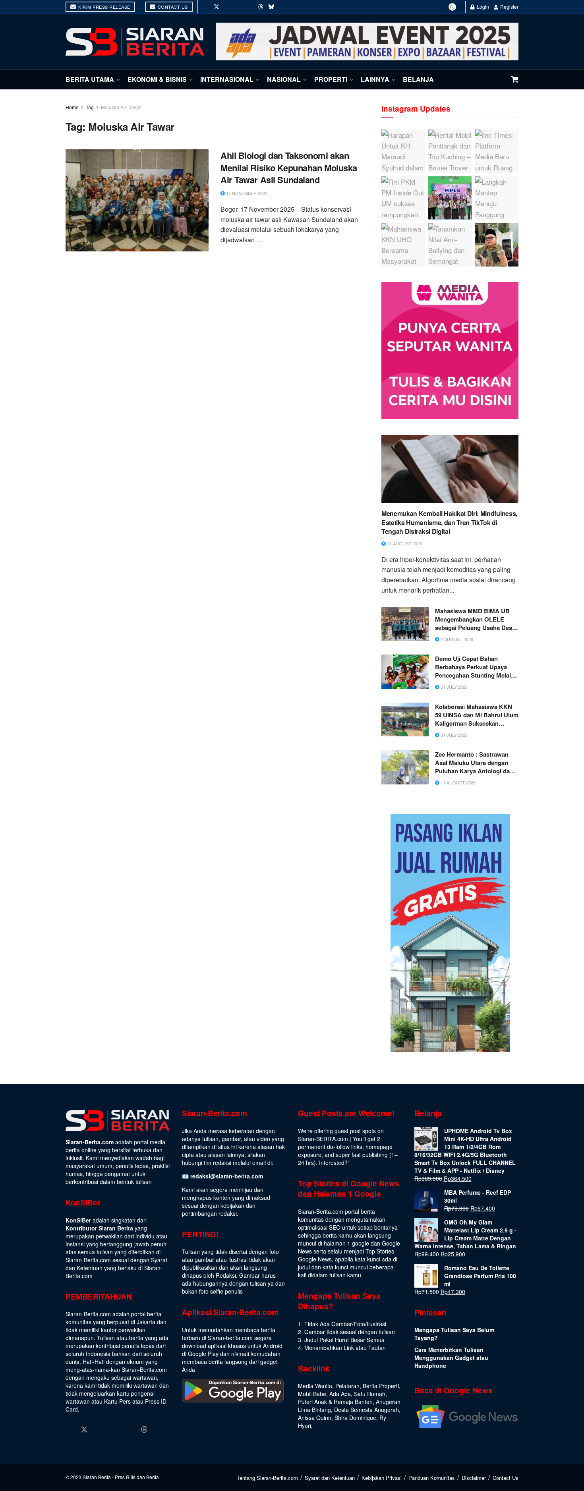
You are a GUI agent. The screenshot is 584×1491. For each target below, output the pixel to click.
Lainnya (375, 79)
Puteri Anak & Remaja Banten (335, 1402)
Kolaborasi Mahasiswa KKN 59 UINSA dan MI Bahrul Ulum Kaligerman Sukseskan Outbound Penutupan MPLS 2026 (476, 715)
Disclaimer (474, 1477)
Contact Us (172, 7)
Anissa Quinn (314, 1417)
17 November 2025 (246, 193)
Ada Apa (340, 1394)
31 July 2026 (453, 687)
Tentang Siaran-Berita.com (267, 1477)
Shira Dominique (355, 1417)
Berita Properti (381, 1386)
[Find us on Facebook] (205, 7)
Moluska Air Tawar (121, 107)
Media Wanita (315, 1386)
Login (482, 6)
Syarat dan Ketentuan (330, 1477)
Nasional (284, 79)
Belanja (418, 79)
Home (72, 107)
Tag (90, 107)
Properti (330, 79)
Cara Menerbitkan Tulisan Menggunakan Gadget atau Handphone (451, 1357)
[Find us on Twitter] (216, 7)
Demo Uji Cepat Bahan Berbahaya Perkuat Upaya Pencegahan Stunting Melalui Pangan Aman (475, 667)
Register (508, 6)
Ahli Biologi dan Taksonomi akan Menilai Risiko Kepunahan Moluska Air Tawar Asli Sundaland (288, 167)
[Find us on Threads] (260, 7)
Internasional (226, 79)
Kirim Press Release (103, 7)
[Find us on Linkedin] (114, 1429)
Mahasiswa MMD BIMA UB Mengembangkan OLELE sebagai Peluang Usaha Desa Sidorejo (475, 619)
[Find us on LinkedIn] (239, 7)
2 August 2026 (456, 639)
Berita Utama (90, 79)
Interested (331, 1163)
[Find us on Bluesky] (271, 7)
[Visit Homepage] (135, 42)
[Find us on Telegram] (282, 7)
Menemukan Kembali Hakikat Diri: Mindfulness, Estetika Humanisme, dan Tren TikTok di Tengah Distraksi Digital (449, 522)
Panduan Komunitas (431, 1477)
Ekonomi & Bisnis (157, 79)
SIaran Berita (97, 1477)
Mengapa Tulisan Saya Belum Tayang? (454, 1334)
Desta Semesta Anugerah (366, 1410)
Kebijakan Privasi (382, 1477)
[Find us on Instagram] (227, 7)
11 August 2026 (404, 543)
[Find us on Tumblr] (250, 7)
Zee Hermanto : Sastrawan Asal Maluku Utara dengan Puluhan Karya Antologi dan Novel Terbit (474, 762)
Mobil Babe (312, 1394)
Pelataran (347, 1386)
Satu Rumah (369, 1394)
